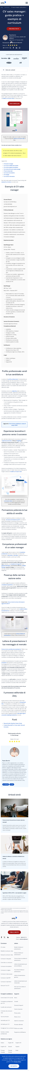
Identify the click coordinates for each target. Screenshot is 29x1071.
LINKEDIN (6, 784)
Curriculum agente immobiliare (11, 167)
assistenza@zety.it (24, 939)
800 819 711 (24, 937)
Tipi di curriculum (5, 1016)
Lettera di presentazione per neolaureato (20, 982)
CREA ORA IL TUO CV (14, 28)
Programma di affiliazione (20, 1032)
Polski (17, 1050)
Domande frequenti (18, 1005)
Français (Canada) (3, 1051)
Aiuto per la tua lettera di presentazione (20, 987)
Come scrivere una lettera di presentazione (11, 649)
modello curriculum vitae (8, 98)
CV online (3, 947)
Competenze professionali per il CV (7, 1002)
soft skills (16, 555)
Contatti (16, 1001)
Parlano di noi (17, 1017)
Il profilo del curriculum (6, 1007)
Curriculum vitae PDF (6, 978)
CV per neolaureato (8, 171)
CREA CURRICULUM (14, 103)
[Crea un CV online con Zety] (3, 3)
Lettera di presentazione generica (19, 976)
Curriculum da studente (9, 172)
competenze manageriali (15, 564)
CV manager (6, 174)
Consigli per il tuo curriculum (7, 1028)
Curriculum (7, 7)
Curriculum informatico (9, 176)
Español (17, 1046)
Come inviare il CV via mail (7, 997)
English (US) (3, 1046)
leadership (14, 391)
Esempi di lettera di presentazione (18, 953)
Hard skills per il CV (5, 1020)
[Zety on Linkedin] (8, 937)
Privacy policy (17, 1013)
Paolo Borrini (12, 35)
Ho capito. (13, 1066)
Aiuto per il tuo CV (5, 985)
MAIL (12, 784)
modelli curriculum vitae (15, 471)
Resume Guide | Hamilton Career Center (13, 723)
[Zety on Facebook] (1, 937)
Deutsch (10, 1046)
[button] (26, 3)
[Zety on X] (4, 937)
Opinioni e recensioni (19, 1020)
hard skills (10, 555)
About (15, 997)
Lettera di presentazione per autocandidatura (20, 965)
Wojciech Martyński (17, 42)
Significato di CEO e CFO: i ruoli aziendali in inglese (14, 893)
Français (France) (10, 1051)
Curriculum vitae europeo (6, 974)
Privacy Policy (17, 1061)
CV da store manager (8, 163)
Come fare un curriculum (6, 962)
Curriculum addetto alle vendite (11, 165)
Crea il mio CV (14, 932)
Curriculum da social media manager (12, 169)
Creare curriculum (14, 487)
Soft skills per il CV (5, 1024)
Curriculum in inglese (5, 970)
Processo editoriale (18, 1024)
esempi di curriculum (6, 182)
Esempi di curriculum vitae (7, 955)
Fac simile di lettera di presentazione (19, 970)
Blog (2, 7)
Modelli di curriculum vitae (7, 951)
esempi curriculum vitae (19, 138)
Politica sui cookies (18, 1028)
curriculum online (8, 501)
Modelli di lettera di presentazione (18, 948)
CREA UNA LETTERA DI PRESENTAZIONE (14, 624)
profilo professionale (13, 379)
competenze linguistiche (7, 584)
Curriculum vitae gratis (6, 958)
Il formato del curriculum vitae (6, 1011)
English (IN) (10, 1042)
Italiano (2, 1042)
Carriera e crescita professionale (5, 1032)
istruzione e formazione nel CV (13, 519)
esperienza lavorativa (7, 440)
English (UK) (18, 1042)
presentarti (4, 662)
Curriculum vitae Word (6, 981)
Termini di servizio (18, 1009)
